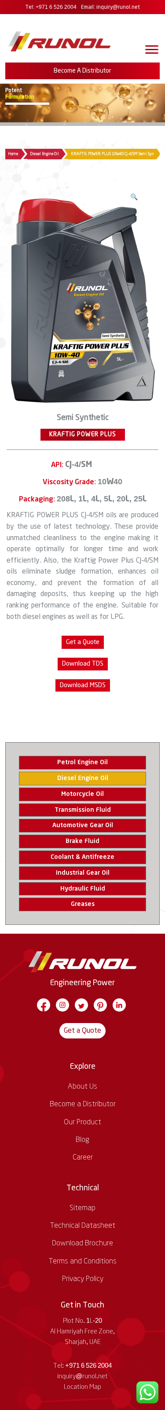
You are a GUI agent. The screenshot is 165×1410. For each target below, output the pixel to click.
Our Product (82, 1122)
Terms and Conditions (83, 1261)
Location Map (82, 1387)
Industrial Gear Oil (83, 873)
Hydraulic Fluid (82, 889)
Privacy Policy (82, 1278)
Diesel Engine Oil (44, 154)
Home (13, 154)
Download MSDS (83, 685)
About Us (82, 1086)
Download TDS (82, 664)
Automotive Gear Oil (82, 825)
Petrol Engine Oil (82, 762)
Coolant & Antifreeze (82, 857)
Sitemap (82, 1207)
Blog (82, 1139)
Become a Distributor (82, 71)
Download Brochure (82, 1243)
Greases (83, 904)
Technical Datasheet (82, 1225)
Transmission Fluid (83, 810)
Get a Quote (82, 1030)
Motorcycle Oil (82, 794)
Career (83, 1157)
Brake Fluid (82, 841)
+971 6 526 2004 (56, 7)
